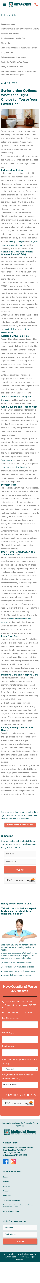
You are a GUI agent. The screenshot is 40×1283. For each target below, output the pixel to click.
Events (5, 1177)
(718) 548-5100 (13, 1153)
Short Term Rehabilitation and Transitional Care (19, 48)
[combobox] (21, 1069)
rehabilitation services (10, 397)
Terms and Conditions (11, 1200)
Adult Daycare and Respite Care (13, 38)
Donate (6, 1182)
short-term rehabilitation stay (14, 467)
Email (8, 1046)
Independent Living (8, 24)
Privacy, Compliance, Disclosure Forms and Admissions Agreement (19, 1206)
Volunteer (7, 1186)
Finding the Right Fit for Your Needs (14, 62)
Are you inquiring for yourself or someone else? (17, 1077)
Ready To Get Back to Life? (12, 67)
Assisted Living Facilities (10, 34)
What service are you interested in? (19, 1062)
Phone (8, 1033)
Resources (7, 1196)
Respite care (6, 460)
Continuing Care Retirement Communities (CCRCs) (20, 29)
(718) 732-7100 (20, 1155)
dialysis (21, 242)
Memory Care (6, 43)
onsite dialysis (10, 329)
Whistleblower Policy (11, 1211)
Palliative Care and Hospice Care (13, 57)
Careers (6, 1191)
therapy (11, 242)
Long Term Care (7, 53)
